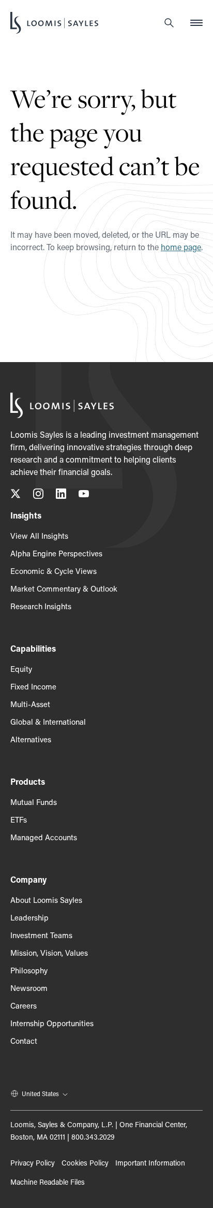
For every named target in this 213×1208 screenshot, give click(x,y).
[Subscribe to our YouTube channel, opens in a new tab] (84, 495)
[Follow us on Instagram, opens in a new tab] (38, 495)
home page (181, 246)
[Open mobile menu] (196, 23)
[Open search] (169, 22)
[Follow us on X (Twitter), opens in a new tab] (15, 495)
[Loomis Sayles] (54, 23)
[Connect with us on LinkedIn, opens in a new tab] (61, 495)
